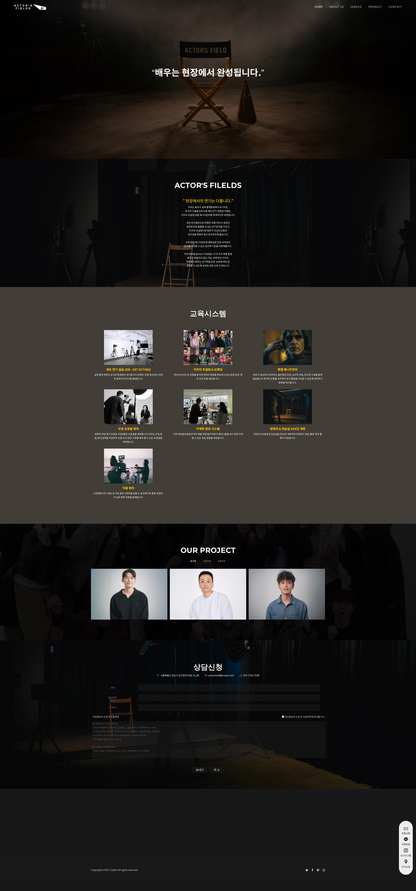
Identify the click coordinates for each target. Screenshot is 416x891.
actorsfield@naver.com (221, 675)
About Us (336, 7)
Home (318, 7)
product (375, 7)
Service (356, 7)
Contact (395, 7)
